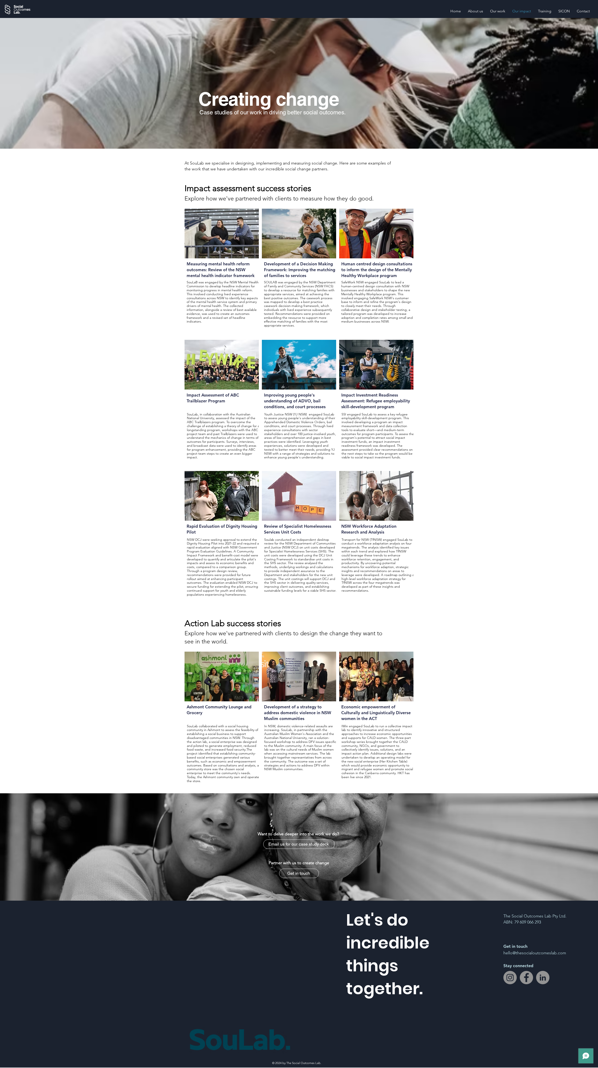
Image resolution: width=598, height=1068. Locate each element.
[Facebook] (526, 977)
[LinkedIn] (542, 977)
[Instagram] (510, 977)
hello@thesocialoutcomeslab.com (534, 953)
